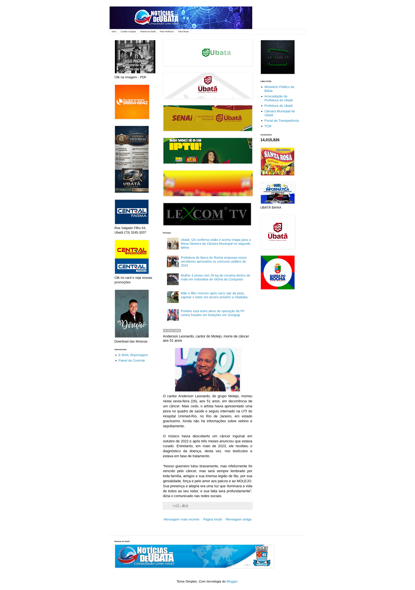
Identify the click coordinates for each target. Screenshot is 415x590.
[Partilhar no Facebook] (183, 505)
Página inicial (212, 519)
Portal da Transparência (281, 120)
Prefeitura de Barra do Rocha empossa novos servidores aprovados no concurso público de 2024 (214, 261)
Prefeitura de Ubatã (278, 105)
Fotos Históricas (167, 31)
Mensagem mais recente (181, 519)
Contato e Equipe (128, 31)
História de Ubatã (148, 31)
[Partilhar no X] (180, 505)
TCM (267, 126)
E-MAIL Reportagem (133, 355)
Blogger (232, 581)
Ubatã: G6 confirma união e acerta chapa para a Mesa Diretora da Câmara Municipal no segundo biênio (216, 243)
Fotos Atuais (183, 31)
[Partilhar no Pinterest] (186, 505)
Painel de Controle (132, 360)
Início (114, 31)
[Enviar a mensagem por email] (174, 505)
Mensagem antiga (238, 519)
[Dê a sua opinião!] (177, 505)
